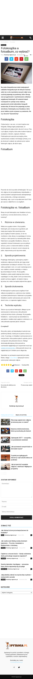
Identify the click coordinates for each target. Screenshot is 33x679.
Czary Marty (13, 357)
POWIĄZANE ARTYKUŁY (7, 415)
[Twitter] (19, 667)
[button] (30, 37)
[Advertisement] (16, 17)
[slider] (6, 365)
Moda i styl (4, 569)
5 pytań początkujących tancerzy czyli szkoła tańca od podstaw (21, 458)
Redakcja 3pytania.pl (10, 54)
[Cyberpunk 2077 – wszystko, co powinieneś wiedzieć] (5, 440)
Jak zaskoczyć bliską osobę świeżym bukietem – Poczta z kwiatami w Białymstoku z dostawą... (14, 543)
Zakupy (3, 548)
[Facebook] (14, 667)
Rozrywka (3, 45)
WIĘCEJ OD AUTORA (21, 415)
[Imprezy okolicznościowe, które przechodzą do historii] (5, 431)
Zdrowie (3, 558)
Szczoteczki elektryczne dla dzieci (8, 386)
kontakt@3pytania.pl (17, 662)
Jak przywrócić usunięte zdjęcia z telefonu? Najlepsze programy (21, 466)
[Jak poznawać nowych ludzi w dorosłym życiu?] (5, 449)
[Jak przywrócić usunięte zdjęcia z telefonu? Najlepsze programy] (5, 466)
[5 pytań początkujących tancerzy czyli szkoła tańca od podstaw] (5, 457)
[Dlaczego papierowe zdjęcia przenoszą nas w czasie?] (5, 422)
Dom (2, 535)
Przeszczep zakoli (26, 385)
